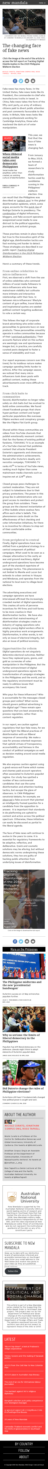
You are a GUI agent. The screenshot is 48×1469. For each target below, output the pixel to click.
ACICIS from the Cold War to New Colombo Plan (23, 1367)
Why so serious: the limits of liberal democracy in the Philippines (21, 1038)
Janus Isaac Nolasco (11, 1055)
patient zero (24, 200)
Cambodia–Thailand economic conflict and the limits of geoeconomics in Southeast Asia (23, 1429)
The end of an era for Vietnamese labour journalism (22, 1383)
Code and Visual (39, 1465)
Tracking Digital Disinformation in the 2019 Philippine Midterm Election (23, 253)
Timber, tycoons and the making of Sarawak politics (23, 1357)
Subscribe (13, 1271)
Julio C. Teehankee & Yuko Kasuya (16, 1000)
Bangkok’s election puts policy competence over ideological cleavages (23, 1402)
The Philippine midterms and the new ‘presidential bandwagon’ (22, 985)
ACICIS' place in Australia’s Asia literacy (21, 1375)
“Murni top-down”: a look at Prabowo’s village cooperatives (21, 1348)
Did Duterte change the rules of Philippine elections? (23, 1090)
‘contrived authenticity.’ (24, 336)
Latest (10, 1339)
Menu (41, 3)
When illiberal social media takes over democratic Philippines (12, 160)
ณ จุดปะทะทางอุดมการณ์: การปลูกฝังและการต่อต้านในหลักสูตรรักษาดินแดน (23, 1411)
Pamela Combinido (10, 185)
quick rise (34, 207)
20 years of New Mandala (15, 1420)
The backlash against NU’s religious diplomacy (20, 1393)
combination (9, 213)
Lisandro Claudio (10, 1103)
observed (8, 800)
